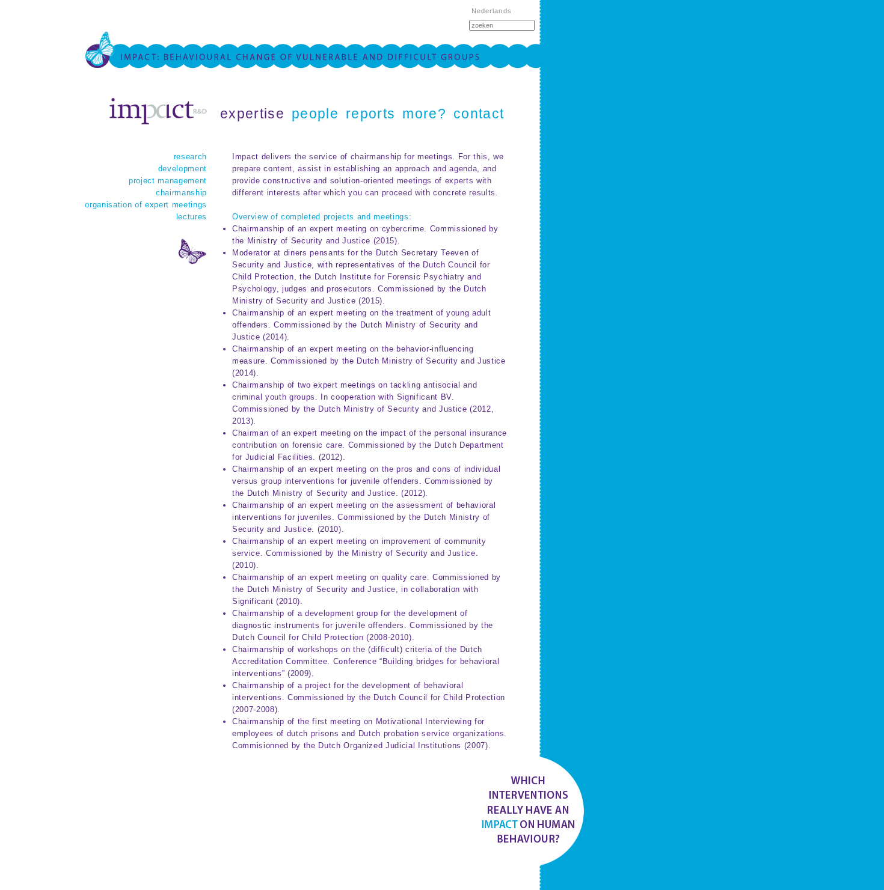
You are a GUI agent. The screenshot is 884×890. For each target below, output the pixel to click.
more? (424, 113)
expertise (252, 113)
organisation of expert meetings (146, 204)
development (182, 168)
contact (478, 113)
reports (370, 113)
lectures (191, 216)
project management (168, 180)
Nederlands (491, 10)
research (190, 156)
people (315, 113)
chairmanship (181, 192)
